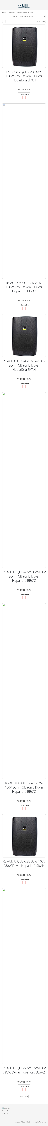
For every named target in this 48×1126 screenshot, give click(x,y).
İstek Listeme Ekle (24, 97)
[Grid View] (3, 21)
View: (38, 21)
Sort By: (15, 16)
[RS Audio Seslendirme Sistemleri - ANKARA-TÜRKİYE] (24, 5)
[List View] (7, 21)
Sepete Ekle (25, 94)
